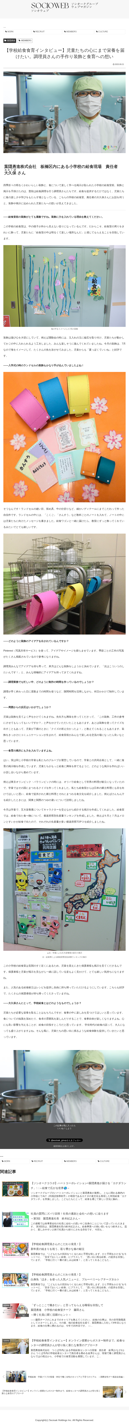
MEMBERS (26, 40)
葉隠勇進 (11, 40)
